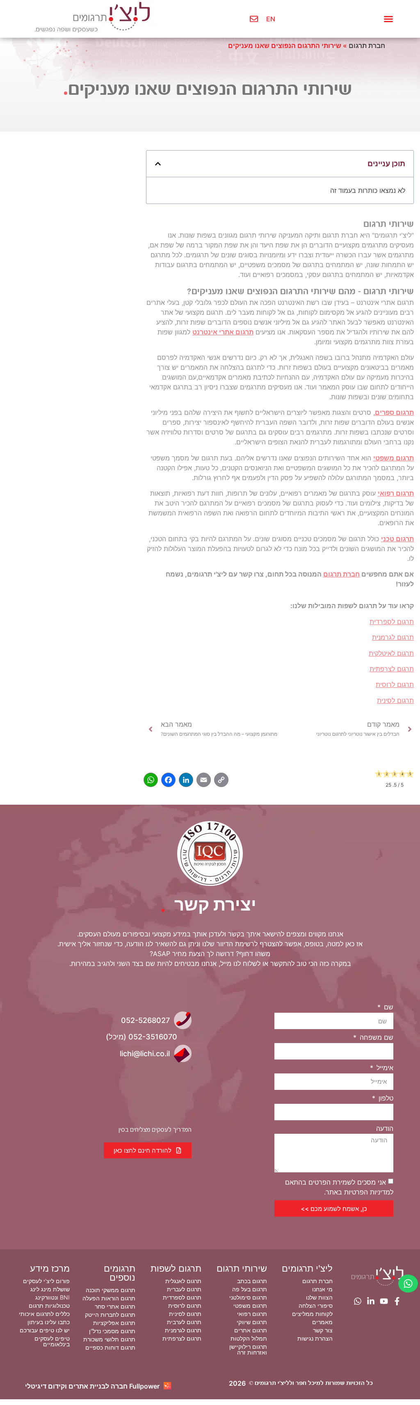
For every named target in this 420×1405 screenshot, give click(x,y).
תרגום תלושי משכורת (109, 1339)
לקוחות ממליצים (312, 1313)
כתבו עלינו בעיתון (48, 1321)
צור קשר (323, 1330)
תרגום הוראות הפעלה (108, 1298)
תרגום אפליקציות (114, 1322)
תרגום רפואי (396, 493)
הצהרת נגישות (315, 1338)
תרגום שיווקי (252, 1321)
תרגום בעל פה (249, 1289)
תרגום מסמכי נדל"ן (112, 1330)
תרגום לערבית (184, 1321)
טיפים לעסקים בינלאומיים (52, 1341)
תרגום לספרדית (392, 622)
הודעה (384, 1128)
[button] (388, 18)
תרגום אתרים (250, 1330)
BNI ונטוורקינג (52, 1297)
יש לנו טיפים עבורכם (45, 1330)
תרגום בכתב (252, 1280)
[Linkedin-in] (370, 1301)
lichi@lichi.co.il (145, 1053)
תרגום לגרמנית (393, 637)
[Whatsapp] (357, 1301)
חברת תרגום (367, 45)
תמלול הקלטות (249, 1338)
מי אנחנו (322, 1289)
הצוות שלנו (319, 1297)
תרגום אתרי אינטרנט (222, 332)
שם (387, 1007)
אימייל (383, 1068)
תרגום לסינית (395, 700)
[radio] (379, 775)
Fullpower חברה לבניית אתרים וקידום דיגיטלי (92, 1386)
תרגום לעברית (184, 1289)
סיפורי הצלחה (316, 1305)
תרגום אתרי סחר (115, 1306)
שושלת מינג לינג (50, 1289)
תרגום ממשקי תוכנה (110, 1289)
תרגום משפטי (393, 458)
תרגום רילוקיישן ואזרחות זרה (248, 1349)
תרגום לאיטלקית (391, 653)
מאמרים (322, 1321)
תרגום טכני (397, 539)
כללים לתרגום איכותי (44, 1313)
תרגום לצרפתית (392, 669)
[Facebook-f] (397, 1301)
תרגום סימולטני (248, 1297)
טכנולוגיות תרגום (49, 1305)
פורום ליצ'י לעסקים (46, 1280)
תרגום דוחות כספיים (110, 1347)
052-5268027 (145, 1020)
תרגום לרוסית (395, 684)
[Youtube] (383, 1301)
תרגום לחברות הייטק (110, 1314)
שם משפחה (375, 1037)
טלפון (385, 1098)
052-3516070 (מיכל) (141, 1036)
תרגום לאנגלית (183, 1280)
